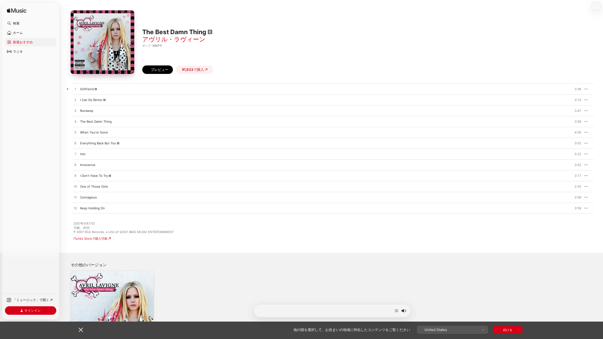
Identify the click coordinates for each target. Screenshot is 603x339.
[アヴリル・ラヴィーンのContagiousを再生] (75, 197)
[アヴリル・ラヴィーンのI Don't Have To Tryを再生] (75, 176)
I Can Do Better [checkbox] (91, 100)
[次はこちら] (396, 310)
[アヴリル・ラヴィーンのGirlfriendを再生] (75, 89)
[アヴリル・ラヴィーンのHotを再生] (75, 154)
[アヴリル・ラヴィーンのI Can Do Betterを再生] (75, 100)
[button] (30, 23)
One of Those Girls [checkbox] (94, 186)
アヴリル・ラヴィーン (173, 39)
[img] (16, 10)
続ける (507, 330)
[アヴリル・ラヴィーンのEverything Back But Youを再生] (75, 143)
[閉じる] (81, 330)
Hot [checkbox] (83, 154)
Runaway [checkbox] (86, 111)
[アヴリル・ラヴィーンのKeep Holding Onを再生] (75, 208)
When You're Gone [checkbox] (94, 132)
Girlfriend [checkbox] (87, 89)
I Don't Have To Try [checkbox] (94, 176)
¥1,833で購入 (193, 69)
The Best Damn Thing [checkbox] (96, 121)
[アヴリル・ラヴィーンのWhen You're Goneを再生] (75, 132)
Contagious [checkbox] (88, 197)
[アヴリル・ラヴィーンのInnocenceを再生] (75, 165)
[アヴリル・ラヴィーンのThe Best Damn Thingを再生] (75, 122)
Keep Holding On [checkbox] (92, 208)
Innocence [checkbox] (87, 165)
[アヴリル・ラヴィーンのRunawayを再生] (75, 111)
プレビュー (575, 89)
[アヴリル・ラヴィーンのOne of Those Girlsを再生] (75, 187)
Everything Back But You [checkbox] (98, 143)
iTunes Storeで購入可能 (90, 238)
